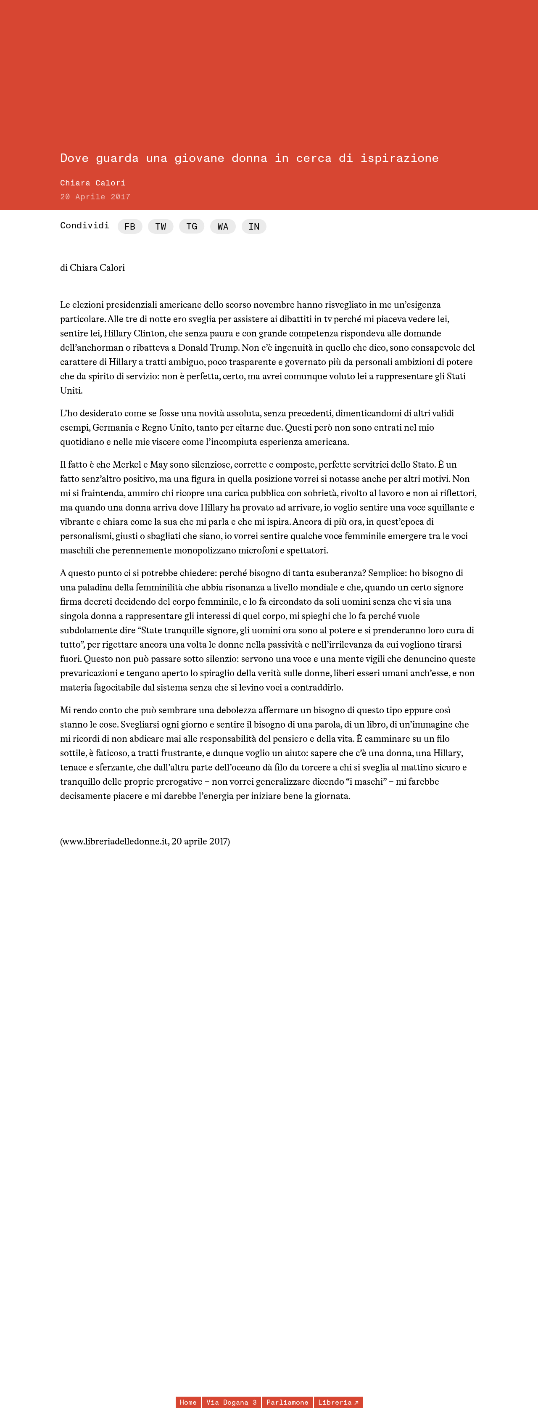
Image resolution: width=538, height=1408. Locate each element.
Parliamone (287, 1402)
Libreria (335, 1402)
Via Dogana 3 (231, 1402)
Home (188, 1402)
